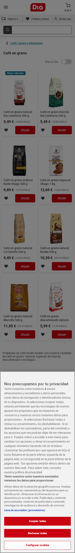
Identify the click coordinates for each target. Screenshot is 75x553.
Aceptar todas (37, 521)
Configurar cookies (37, 545)
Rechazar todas (37, 533)
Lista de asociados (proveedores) (24, 510)
